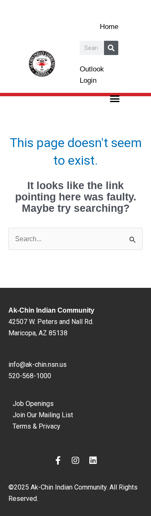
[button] (115, 98)
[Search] (111, 48)
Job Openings (33, 404)
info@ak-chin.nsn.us (37, 365)
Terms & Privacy (36, 426)
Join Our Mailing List (43, 415)
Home (109, 27)
